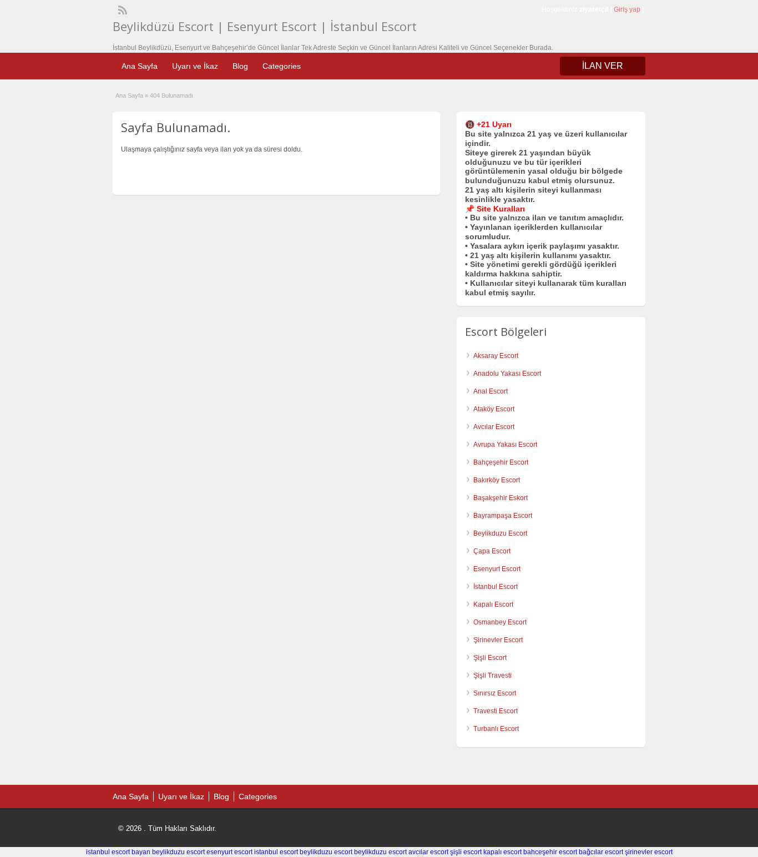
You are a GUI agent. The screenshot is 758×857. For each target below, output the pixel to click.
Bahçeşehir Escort (500, 462)
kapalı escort (502, 852)
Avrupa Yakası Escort (505, 444)
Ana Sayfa (140, 66)
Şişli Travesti (492, 675)
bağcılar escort (601, 852)
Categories (281, 66)
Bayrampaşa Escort (502, 516)
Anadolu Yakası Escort (507, 373)
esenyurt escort (229, 852)
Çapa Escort (492, 551)
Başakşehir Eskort (500, 498)
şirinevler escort (649, 852)
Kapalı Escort (493, 604)
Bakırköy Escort (496, 480)
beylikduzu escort (178, 852)
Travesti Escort (495, 711)
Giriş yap (627, 9)
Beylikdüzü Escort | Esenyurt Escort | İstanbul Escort (265, 26)
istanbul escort (276, 852)
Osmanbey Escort (500, 622)
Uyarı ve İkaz (195, 66)
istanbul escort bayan (118, 852)
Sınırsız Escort (494, 693)
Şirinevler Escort (498, 640)
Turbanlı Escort (496, 729)
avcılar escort (428, 852)
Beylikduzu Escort (500, 533)
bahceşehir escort (550, 852)
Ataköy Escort (493, 409)
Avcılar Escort (493, 427)
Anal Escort (490, 391)
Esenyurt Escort (497, 569)
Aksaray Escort (495, 356)
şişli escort (466, 852)
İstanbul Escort (495, 587)
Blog (240, 66)
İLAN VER (602, 65)
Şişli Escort (490, 658)
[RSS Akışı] (121, 8)
